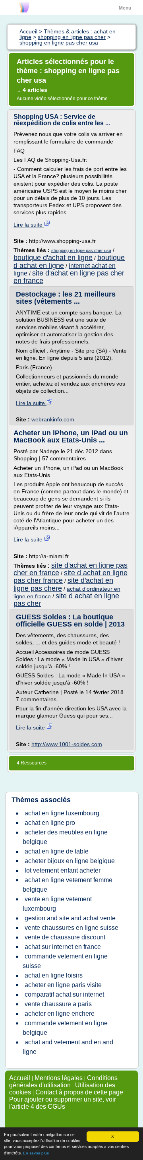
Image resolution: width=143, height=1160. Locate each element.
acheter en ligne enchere (60, 1013)
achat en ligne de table (57, 851)
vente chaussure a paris (58, 1004)
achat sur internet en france (63, 946)
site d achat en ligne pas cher (66, 599)
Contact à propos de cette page (79, 1092)
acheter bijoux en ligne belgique (70, 860)
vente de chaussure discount (65, 937)
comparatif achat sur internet (64, 994)
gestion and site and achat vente (70, 918)
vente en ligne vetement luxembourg (57, 904)
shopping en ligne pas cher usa (81, 250)
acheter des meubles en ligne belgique (65, 837)
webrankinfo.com (52, 419)
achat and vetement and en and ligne (68, 1047)
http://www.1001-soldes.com (66, 744)
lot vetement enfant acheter (62, 870)
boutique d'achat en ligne (53, 258)
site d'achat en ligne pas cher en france (69, 277)
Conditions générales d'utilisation (63, 1081)
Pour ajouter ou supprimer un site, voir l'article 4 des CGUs (62, 1103)
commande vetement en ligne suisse (65, 961)
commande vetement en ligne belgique (65, 1028)
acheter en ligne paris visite (63, 985)
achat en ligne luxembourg (62, 813)
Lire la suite (29, 224)
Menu (125, 8)
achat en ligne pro (50, 822)
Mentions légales (59, 1078)
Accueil (19, 1078)
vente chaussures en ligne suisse (71, 927)
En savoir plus (36, 1153)
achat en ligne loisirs (54, 975)
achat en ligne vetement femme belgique (67, 885)
